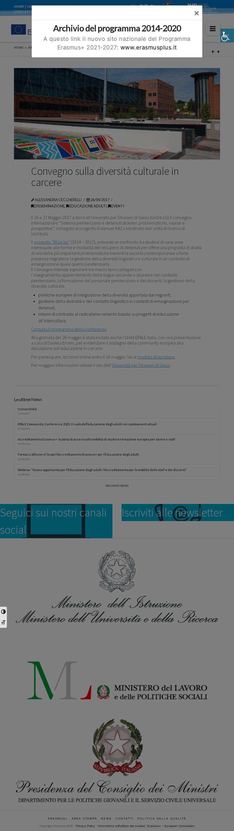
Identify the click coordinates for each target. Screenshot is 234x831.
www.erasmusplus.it (148, 47)
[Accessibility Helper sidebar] (227, 35)
